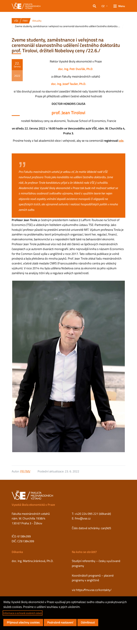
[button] (94, 6)
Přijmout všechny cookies (23, 622)
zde (121, 140)
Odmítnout (88, 622)
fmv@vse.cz (83, 518)
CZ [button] (103, 6)
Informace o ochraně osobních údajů (22, 613)
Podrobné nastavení (60, 622)
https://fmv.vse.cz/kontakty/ (93, 590)
